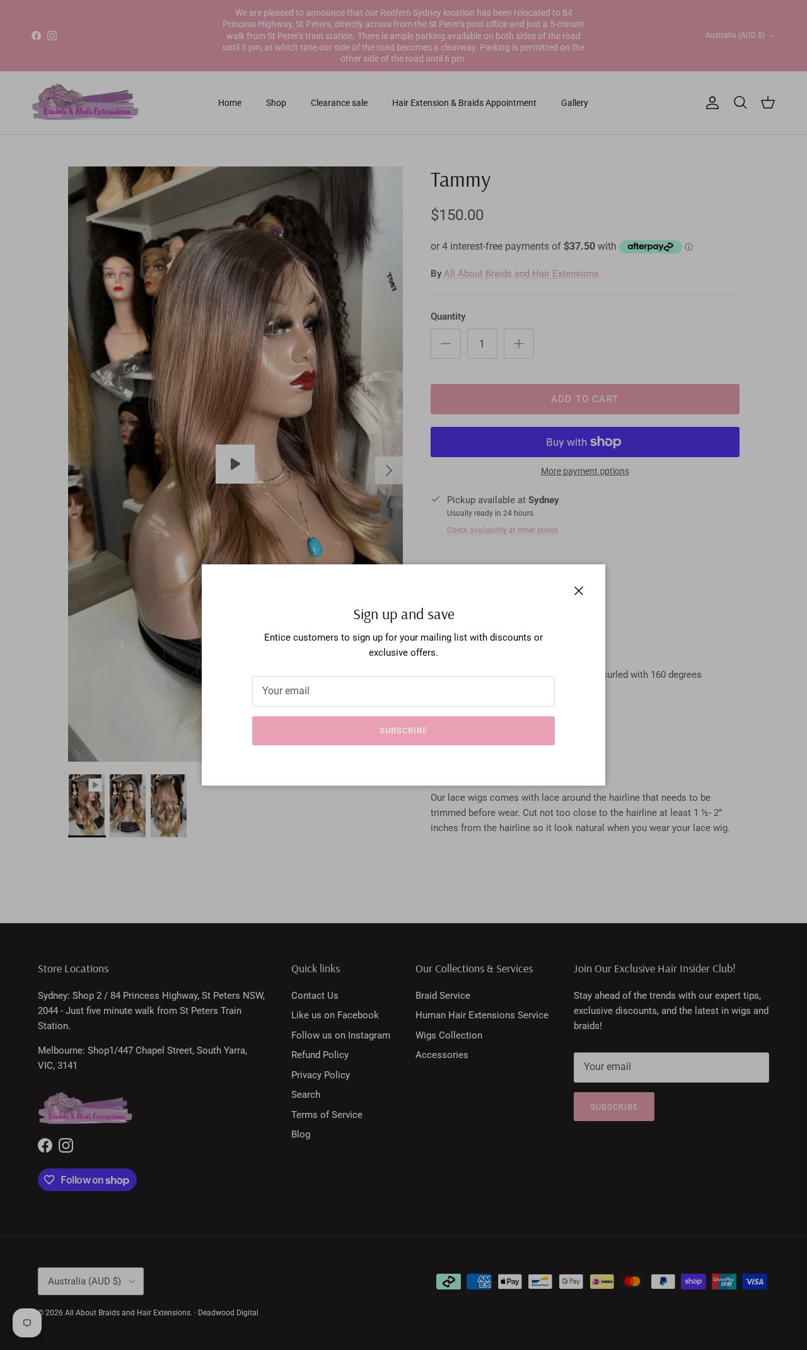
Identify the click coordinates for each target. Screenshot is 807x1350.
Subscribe (403, 730)
